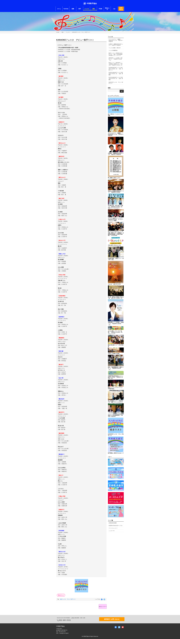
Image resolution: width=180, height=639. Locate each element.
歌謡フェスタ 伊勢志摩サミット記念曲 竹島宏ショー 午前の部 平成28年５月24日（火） (116, 64)
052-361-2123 (65, 620)
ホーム (59, 8)
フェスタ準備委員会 (113, 50)
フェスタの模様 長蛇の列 (114, 47)
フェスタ (86, 8)
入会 (114, 8)
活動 (93, 8)
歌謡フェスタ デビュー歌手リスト (68, 599)
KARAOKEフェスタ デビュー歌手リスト (81, 32)
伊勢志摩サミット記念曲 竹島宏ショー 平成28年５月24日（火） (115, 59)
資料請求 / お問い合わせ (111, 619)
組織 (73, 8)
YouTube (65, 8)
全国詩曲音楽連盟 (113, 522)
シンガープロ (112, 530)
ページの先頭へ (177, 636)
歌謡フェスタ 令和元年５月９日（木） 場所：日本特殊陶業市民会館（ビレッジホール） (115, 54)
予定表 (100, 8)
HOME (57, 32)
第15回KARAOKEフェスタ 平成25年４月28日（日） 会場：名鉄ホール (116, 68)
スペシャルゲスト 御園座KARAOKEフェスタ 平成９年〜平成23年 (116, 40)
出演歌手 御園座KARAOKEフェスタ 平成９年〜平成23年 (116, 44)
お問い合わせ (121, 8)
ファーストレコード (113, 528)
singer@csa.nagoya (63, 633)
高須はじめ (107, 8)
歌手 (80, 8)
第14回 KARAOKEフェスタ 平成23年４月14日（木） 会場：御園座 (116, 73)
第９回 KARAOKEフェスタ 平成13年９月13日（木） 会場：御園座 (116, 78)
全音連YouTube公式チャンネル (115, 525)
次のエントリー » (103, 606)
